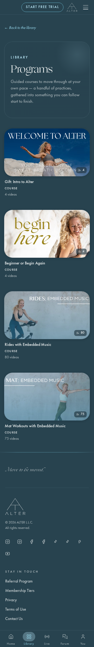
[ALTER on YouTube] (7, 553)
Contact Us (14, 619)
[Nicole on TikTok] (55, 541)
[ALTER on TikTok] (67, 541)
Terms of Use (15, 609)
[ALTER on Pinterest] (79, 541)
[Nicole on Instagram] (19, 541)
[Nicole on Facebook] (43, 541)
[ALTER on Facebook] (31, 541)
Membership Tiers (19, 591)
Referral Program (19, 581)
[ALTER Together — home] (72, 7)
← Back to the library (20, 28)
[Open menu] (85, 7)
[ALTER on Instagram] (7, 541)
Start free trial (42, 7)
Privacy (11, 600)
